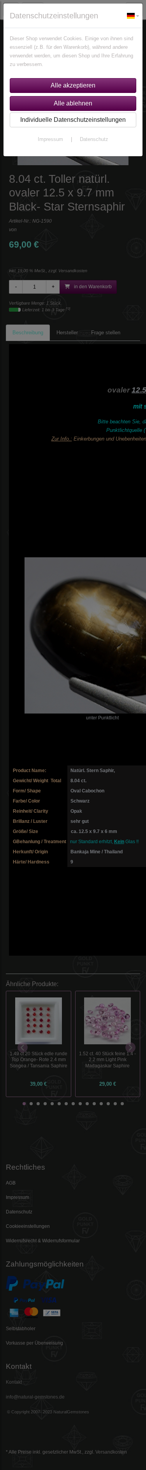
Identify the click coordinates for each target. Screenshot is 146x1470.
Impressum (50, 139)
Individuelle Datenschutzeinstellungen (73, 119)
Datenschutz (94, 139)
